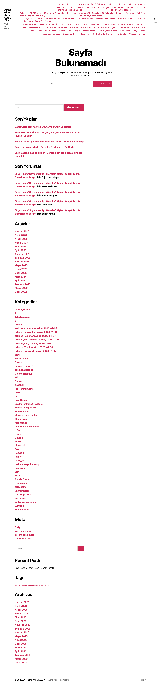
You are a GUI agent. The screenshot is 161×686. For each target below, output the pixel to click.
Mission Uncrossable (26, 415)
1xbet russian (22, 317)
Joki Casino (21, 400)
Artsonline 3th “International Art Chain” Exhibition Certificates (128, 8)
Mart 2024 (20, 276)
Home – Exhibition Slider (33, 27)
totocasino (20, 487)
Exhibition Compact (84, 19)
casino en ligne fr (24, 366)
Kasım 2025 (21, 242)
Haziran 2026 (22, 231)
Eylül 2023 (20, 280)
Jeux (17, 392)
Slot (17, 472)
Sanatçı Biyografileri (51, 34)
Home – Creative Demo (114, 24)
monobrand (21, 422)
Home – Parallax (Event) (107, 27)
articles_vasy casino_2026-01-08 (33, 343)
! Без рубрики (22, 309)
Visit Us (142, 34)
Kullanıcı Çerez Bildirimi (107, 31)
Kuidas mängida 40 (25, 407)
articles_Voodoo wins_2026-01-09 (34, 347)
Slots (17, 475)
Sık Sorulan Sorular (104, 34)
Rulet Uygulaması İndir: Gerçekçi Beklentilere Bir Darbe (45, 147)
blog (17, 354)
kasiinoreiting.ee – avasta (29, 404)
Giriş (17, 527)
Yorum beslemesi (24, 534)
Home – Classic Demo (91, 24)
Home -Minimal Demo (61, 31)
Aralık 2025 (21, 239)
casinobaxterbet (24, 370)
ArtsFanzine (140, 4)
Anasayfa (128, 4)
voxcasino (20, 498)
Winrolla (19, 505)
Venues (132, 34)
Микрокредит (23, 509)
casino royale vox (33, 585)
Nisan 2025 (21, 269)
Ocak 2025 (21, 273)
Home (76, 24)
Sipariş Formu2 (87, 34)
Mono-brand (21, 419)
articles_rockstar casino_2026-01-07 (35, 336)
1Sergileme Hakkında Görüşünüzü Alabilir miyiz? (92, 4)
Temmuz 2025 (22, 257)
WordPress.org (23, 538)
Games (19, 381)
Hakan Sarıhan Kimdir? (48, 24)
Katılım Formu (89, 31)
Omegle (19, 437)
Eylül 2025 (20, 250)
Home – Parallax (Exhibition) (133, 27)
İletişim (77, 31)
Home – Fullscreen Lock (57, 27)
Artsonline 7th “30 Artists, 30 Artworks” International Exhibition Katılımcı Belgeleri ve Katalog (48, 14)
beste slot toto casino (21, 585)
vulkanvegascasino (25, 502)
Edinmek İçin (68, 19)
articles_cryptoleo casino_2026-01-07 (36, 328)
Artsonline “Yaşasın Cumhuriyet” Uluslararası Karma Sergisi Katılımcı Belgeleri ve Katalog (83, 8)
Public (18, 456)
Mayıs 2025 (21, 265)
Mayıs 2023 (21, 288)
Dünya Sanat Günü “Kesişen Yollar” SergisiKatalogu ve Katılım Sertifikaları (42, 20)
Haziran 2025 (22, 261)
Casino (18, 362)
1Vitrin (118, 4)
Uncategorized (23, 494)
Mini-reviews (22, 411)
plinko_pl (20, 445)
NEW (17, 430)
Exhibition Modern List (105, 19)
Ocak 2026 (21, 235)
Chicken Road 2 (23, 373)
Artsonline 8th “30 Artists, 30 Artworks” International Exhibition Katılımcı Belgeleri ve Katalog (106, 14)
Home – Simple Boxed (40, 31)
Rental (142, 31)
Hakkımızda (66, 24)
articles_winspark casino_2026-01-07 (35, 351)
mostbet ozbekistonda (27, 426)
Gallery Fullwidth (125, 19)
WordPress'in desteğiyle (58, 680)
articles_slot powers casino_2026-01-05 (37, 339)
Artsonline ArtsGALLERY (7, 15)
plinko (18, 441)
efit (17, 377)
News (18, 434)
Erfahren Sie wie (44, 585)
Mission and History (128, 31)
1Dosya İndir (63, 4)
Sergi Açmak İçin (70, 34)
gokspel (19, 385)
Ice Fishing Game (24, 388)
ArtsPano (141, 13)
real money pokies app (27, 464)
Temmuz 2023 (22, 284)
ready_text (20, 460)
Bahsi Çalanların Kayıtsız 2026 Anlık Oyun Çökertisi (43, 126)
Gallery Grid (140, 19)
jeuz (17, 396)
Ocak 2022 (21, 291)
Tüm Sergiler (120, 34)
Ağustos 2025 (22, 254)
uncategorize (22, 490)
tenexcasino (21, 483)
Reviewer (20, 468)
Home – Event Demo (136, 24)
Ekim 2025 (20, 246)
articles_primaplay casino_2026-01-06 (36, 332)
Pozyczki (19, 453)
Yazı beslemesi (23, 531)
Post (17, 449)
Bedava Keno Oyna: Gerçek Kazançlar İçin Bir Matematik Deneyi (49, 141)
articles (19, 324)
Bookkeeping (22, 358)
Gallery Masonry (29, 24)
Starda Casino (22, 479)
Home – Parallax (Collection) (82, 27)
